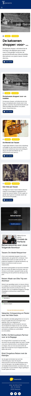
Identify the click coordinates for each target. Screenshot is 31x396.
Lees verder (9, 61)
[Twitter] (15, 393)
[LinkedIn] (19, 393)
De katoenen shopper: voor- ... (15, 43)
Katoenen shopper (8, 303)
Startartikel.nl (7, 298)
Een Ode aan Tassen (10, 187)
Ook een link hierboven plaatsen (15, 310)
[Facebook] (11, 393)
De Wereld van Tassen (11, 143)
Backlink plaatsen (15, 224)
